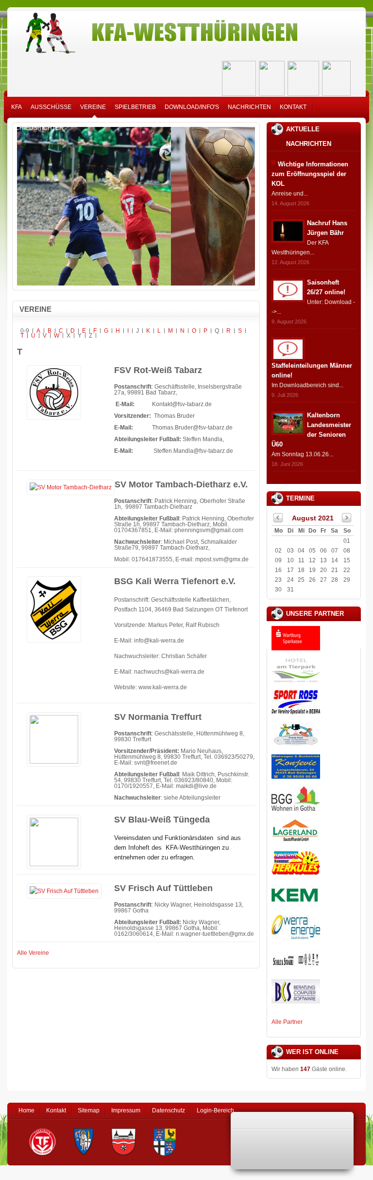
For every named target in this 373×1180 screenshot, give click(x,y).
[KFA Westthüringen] (186, 30)
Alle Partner (287, 1022)
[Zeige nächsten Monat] (347, 520)
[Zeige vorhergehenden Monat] (278, 520)
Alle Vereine (33, 952)
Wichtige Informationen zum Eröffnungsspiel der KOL (309, 174)
